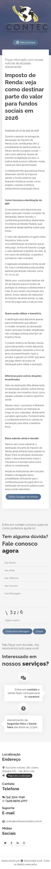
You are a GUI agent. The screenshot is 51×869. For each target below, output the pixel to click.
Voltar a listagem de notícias (23, 496)
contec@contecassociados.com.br (24, 821)
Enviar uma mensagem (17, 631)
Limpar (39, 631)
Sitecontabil (30, 860)
